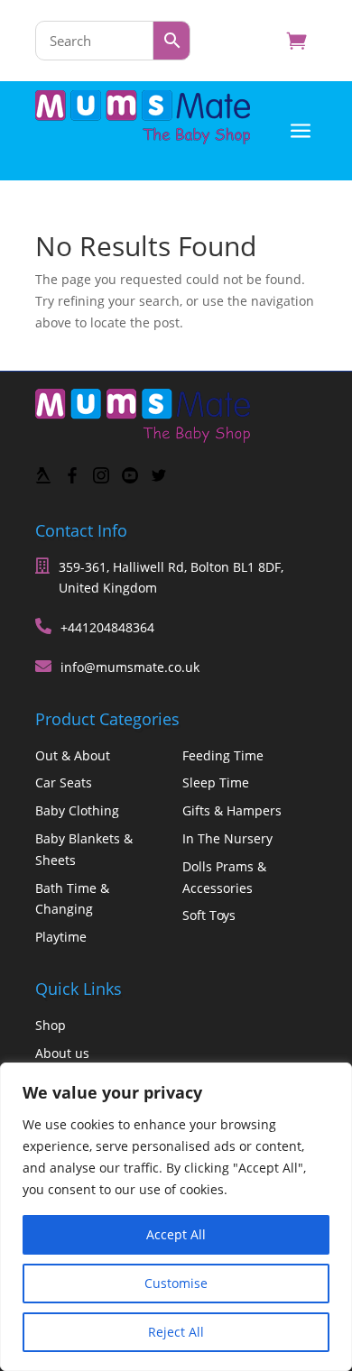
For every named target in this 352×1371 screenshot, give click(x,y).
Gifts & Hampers (232, 810)
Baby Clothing (77, 810)
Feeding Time (223, 755)
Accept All (176, 1234)
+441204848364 (107, 627)
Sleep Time (215, 782)
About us (62, 1053)
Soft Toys (209, 915)
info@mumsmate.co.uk (129, 667)
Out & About (72, 755)
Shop (50, 1025)
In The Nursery (227, 838)
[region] (176, 1217)
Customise (176, 1283)
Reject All (176, 1331)
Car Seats (63, 782)
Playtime (61, 936)
